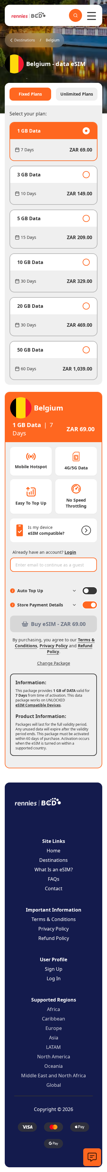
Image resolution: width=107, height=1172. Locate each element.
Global (53, 1085)
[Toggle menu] (91, 16)
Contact (53, 888)
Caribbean (53, 1018)
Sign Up (53, 969)
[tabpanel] (53, 251)
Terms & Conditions (54, 919)
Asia (53, 1037)
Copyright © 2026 (53, 1109)
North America (53, 1056)
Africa (53, 1009)
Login (70, 552)
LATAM (53, 1047)
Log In (54, 978)
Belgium (52, 40)
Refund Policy (53, 938)
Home (53, 850)
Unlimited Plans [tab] (76, 94)
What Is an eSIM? (53, 869)
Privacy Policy (54, 645)
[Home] (29, 15)
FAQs (53, 879)
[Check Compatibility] (85, 530)
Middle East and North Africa (53, 1075)
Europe (53, 1028)
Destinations (53, 860)
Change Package (53, 663)
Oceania (53, 1066)
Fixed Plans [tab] (30, 94)
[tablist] (53, 94)
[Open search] (75, 15)
